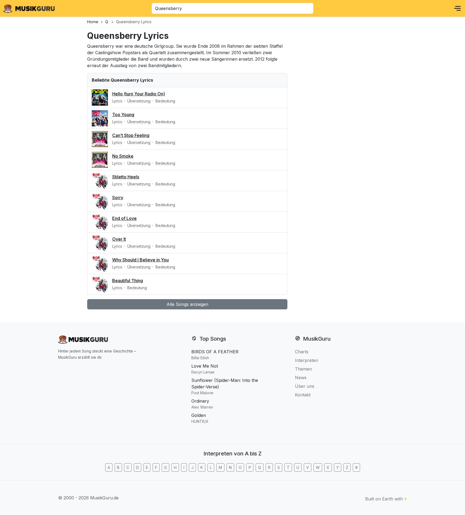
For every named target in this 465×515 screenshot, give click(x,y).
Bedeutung (165, 101)
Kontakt (303, 395)
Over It (119, 239)
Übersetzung (138, 101)
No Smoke (122, 156)
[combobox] (232, 8)
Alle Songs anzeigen (187, 304)
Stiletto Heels (125, 176)
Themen (303, 369)
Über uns (304, 386)
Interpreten (306, 360)
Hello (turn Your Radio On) (138, 93)
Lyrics (117, 101)
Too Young (123, 114)
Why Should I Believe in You (140, 259)
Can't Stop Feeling (130, 135)
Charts (301, 351)
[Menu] (457, 8)
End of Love (124, 218)
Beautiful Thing (127, 280)
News (301, 377)
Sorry (117, 197)
